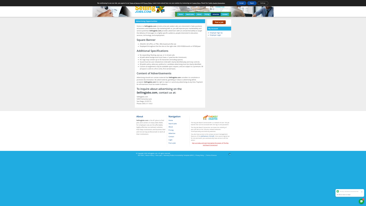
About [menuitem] (171, 127)
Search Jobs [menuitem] (173, 124)
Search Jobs (190, 14)
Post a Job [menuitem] (172, 143)
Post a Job (219, 22)
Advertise (216, 14)
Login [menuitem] (170, 140)
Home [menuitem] (171, 120)
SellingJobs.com (153, 153)
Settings (262, 3)
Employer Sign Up (216, 33)
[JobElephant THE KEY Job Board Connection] (210, 116)
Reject (252, 3)
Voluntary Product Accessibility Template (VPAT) (178, 155)
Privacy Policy (199, 155)
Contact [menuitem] (171, 137)
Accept (241, 3)
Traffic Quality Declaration (216, 3)
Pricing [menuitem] (171, 130)
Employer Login (215, 35)
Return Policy (149, 155)
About (199, 14)
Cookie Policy (196, 3)
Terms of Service (211, 155)
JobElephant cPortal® (207, 136)
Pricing (207, 14)
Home (181, 14)
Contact (225, 14)
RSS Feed (141, 155)
